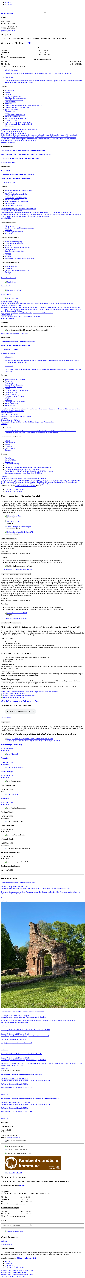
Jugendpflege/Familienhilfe (64, 303)
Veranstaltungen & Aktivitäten (15, 379)
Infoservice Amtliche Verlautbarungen (13, 133)
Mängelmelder (9, 126)
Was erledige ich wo (11, 109)
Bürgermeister (9, 90)
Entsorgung (18, 313)
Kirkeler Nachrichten (8, 216)
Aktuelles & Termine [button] (8, 142)
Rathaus (7, 92)
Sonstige (8, 450)
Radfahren (8, 400)
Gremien (8, 94)
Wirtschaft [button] (4, 424)
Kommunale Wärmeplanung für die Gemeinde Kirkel (22, 469)
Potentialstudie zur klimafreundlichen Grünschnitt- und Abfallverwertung (29, 471)
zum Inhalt (8, 2)
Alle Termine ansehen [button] (8, 182)
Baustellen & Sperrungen (52, 214)
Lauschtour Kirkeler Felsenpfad (11, 623)
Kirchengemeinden (7, 309)
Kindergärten (5, 303)
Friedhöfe (42, 309)
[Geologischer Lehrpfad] (18, 527)
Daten (7, 113)
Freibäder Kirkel (10, 394)
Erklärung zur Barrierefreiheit (26, 1258)
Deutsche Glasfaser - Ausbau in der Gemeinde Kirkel (18, 212)
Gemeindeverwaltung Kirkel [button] (17, 1270)
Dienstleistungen (10, 442)
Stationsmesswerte (7, 1244)
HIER (27, 43)
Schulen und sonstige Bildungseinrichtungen (24, 303)
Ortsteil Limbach (6, 316)
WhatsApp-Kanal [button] (13, 1276)
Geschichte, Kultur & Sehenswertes (16, 390)
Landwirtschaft (10, 448)
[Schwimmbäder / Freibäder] (14, 1231)
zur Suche (8, 4)
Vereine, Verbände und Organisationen (67, 307)
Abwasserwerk (10, 111)
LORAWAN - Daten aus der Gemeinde (18, 122)
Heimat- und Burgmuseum (13, 387)
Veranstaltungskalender (8, 214)
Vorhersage (4, 1241)
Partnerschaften (10, 405)
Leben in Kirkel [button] (6, 218)
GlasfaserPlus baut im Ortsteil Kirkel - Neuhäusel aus (53, 212)
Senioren (36, 309)
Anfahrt (7, 389)
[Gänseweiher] (13, 516)
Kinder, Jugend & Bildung (9, 302)
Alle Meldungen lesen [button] (8, 162)
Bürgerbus (49, 309)
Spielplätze (43, 303)
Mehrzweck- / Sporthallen (9, 414)
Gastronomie (9, 383)
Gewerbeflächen (10, 460)
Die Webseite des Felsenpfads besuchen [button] (14, 618)
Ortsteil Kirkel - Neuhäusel (31, 316)
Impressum (8, 1263)
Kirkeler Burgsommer (12, 403)
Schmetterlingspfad (7, 420)
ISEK (7, 465)
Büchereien (51, 303)
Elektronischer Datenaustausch (15, 115)
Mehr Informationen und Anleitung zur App (20, 701)
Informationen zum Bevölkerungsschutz (18, 107)
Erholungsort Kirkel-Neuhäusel (15, 402)
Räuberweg (17, 420)
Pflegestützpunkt (41, 307)
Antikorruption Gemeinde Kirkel (15, 118)
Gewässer (50, 313)
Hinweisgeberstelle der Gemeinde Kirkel (18, 124)
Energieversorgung (7, 313)
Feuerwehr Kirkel (11, 120)
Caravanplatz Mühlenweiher (14, 385)
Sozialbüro (51, 307)
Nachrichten (5, 209)
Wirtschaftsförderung (12, 464)
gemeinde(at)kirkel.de (8, 31)
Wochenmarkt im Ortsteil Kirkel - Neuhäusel (67, 309)
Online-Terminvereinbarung (14, 100)
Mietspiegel (9, 462)
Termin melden (21, 214)
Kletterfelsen (5, 722)
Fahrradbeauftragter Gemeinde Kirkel (34, 313)
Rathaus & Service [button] (7, 13)
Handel (7, 444)
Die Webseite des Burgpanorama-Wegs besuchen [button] (17, 569)
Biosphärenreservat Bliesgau (14, 396)
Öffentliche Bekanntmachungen (15, 98)
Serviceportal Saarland (12, 116)
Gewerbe (8, 458)
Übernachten (9, 381)
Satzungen (8, 103)
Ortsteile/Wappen (6, 315)
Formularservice (10, 102)
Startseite (18, 486)
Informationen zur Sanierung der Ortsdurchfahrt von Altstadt (24, 105)
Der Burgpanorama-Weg (9, 538)
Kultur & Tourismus (29, 486)
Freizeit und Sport (11, 392)
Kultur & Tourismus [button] (7, 318)
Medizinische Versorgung (9, 307)
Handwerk (8, 446)
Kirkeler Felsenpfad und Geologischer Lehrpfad (16, 574)
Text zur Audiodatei (6, 717)
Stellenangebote (44, 216)
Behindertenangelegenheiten (23, 309)
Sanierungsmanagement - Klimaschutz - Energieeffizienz (23, 473)
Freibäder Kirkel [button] (13, 1272)
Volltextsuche (6, 1225)
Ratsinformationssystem (13, 96)
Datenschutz (9, 1265)
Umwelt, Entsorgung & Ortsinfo (11, 311)
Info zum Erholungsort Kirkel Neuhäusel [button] (14, 333)
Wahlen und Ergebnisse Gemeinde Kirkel (22, 209)
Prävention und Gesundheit (27, 307)
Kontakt (7, 1261)
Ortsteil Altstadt (17, 316)
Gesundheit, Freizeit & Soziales (11, 305)
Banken (7, 441)
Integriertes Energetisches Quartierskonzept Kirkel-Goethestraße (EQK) (28, 467)
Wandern (8, 398)
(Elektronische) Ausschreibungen (71, 214)
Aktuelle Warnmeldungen (35, 214)
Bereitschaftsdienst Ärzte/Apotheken (27, 216)
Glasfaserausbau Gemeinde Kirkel (12, 210)
